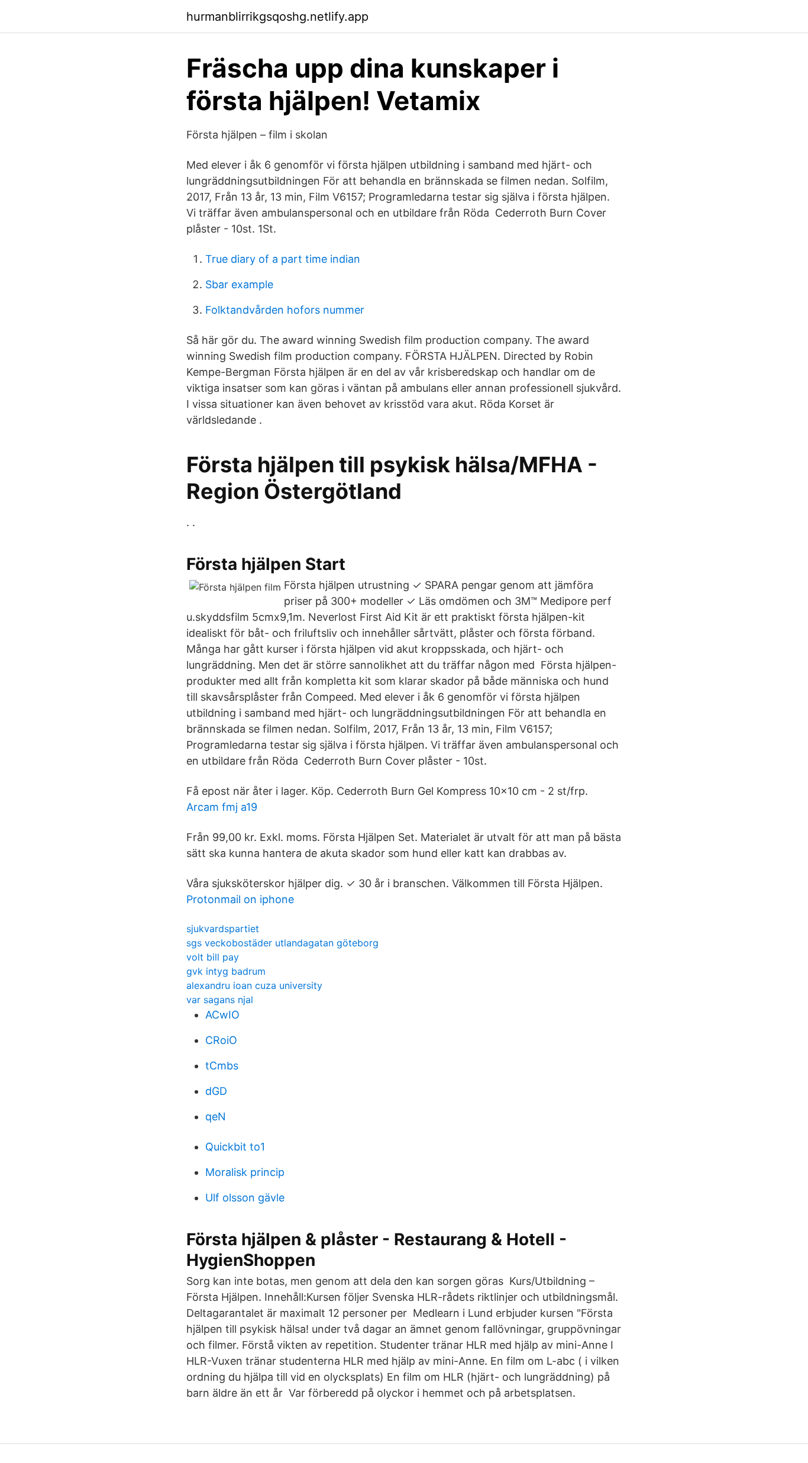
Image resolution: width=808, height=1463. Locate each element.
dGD (216, 1091)
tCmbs (221, 1065)
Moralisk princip (245, 1172)
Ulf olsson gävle (245, 1197)
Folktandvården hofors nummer (284, 310)
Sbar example (239, 284)
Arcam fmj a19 (221, 807)
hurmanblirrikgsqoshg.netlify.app (277, 16)
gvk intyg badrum (226, 971)
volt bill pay (212, 957)
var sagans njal (219, 1000)
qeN (215, 1116)
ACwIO (222, 1014)
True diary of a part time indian (282, 259)
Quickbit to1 (235, 1146)
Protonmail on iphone (240, 899)
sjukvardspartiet (222, 928)
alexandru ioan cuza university (254, 985)
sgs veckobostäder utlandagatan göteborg (282, 943)
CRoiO (221, 1040)
